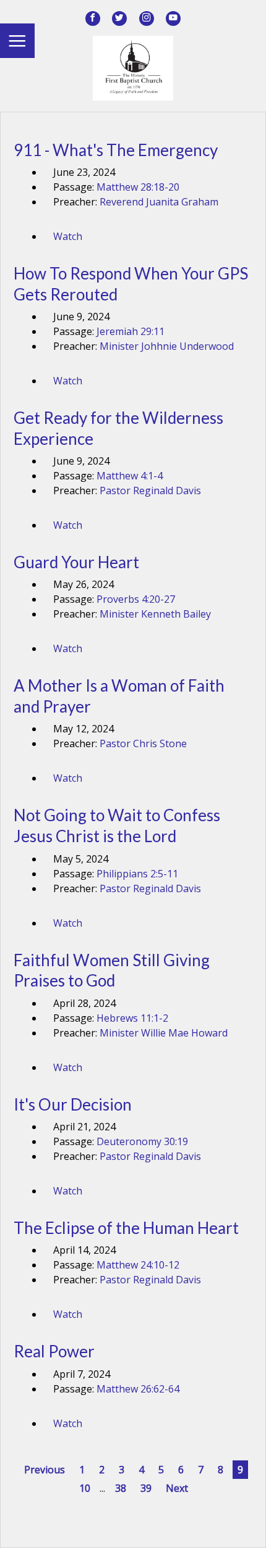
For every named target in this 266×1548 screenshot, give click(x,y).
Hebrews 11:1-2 (132, 1018)
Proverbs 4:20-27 (136, 599)
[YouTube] (173, 18)
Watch (67, 236)
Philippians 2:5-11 (137, 873)
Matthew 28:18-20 (138, 187)
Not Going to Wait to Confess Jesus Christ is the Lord (117, 825)
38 (120, 1488)
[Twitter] (119, 18)
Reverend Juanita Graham (159, 202)
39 (146, 1488)
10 (84, 1488)
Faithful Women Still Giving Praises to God (112, 970)
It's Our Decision (73, 1104)
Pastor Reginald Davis (150, 490)
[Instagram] (146, 18)
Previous (44, 1469)
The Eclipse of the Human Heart (126, 1228)
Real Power (54, 1351)
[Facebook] (92, 18)
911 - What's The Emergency (116, 150)
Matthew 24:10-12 (138, 1265)
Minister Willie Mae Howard (164, 1033)
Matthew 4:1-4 (130, 475)
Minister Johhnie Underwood (167, 346)
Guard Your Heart (76, 562)
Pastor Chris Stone (143, 743)
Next (177, 1488)
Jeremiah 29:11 (131, 331)
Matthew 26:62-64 (138, 1389)
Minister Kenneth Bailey (155, 614)
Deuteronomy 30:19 (142, 1141)
